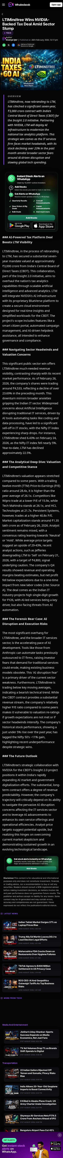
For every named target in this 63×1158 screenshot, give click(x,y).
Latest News (11, 913)
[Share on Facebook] (13, 45)
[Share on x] (8, 45)
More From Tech (13, 998)
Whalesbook (22, 4)
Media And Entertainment (15, 1024)
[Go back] (2, 14)
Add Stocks (31, 218)
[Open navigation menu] (3, 5)
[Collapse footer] (59, 1135)
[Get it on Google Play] (19, 226)
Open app (56, 4)
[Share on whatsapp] (4, 45)
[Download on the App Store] (43, 226)
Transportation (9, 1063)
